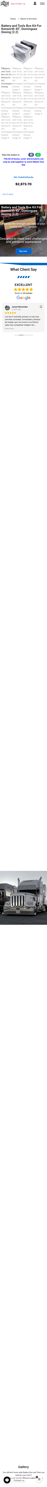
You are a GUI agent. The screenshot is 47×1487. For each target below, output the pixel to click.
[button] (31, 155)
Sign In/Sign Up (18, 3)
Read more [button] (9, 328)
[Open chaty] (7, 1480)
